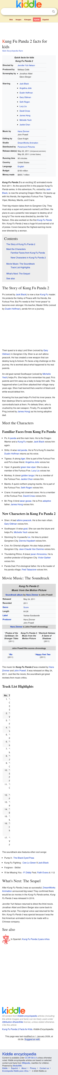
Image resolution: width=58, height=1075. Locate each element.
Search (53, 11)
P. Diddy (27, 872)
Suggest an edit (32, 1039)
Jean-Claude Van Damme (31, 549)
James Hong (25, 115)
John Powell (20, 670)
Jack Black (24, 83)
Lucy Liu (23, 106)
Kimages (27, 19)
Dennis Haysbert (27, 540)
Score (26, 607)
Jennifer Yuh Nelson (26, 65)
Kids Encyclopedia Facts (12, 50)
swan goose (25, 500)
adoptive (47, 500)
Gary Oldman (25, 97)
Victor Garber (44, 557)
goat (25, 528)
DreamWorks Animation (28, 142)
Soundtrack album (14, 594)
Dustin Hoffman (26, 92)
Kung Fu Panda (44, 219)
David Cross (25, 110)
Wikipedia (26, 1063)
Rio (10, 654)
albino (20, 520)
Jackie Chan (25, 124)
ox (29, 537)
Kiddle (5, 1068)
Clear (48, 11)
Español (45, 19)
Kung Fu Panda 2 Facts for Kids (17, 1029)
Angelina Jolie (26, 88)
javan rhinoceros (39, 554)
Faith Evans (43, 872)
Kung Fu (44, 294)
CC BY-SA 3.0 (31, 1057)
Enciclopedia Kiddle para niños (15, 1070)
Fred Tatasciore (29, 569)
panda (13, 438)
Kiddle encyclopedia (27, 1015)
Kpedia (37, 19)
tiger (23, 458)
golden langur (27, 475)
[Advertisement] (29, 30)
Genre (5, 607)
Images (18, 19)
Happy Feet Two (43, 654)
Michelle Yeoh (26, 119)
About (23, 1068)
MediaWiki (17, 1065)
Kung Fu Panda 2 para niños (36, 939)
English (21, 166)
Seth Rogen (25, 101)
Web (11, 19)
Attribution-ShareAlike (12, 1021)
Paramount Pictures (26, 146)
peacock (27, 520)
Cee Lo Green (29, 862)
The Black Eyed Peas (23, 857)
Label (5, 615)
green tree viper (28, 467)
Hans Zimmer (23, 131)
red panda (22, 450)
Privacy (33, 1068)
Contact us (44, 1068)
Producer (7, 619)
